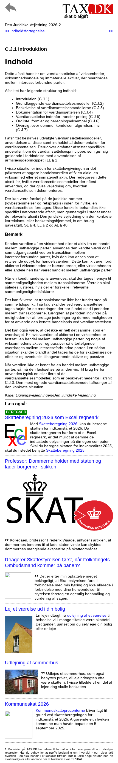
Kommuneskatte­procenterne (60, 710)
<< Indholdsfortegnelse (25, 31)
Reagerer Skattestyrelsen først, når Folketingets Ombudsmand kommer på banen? (57, 562)
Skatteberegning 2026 (58, 424)
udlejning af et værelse (86, 615)
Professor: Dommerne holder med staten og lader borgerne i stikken (53, 464)
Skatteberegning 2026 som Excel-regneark (52, 417)
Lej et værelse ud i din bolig (35, 609)
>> (111, 31)
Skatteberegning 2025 (65, 450)
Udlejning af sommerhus (31, 662)
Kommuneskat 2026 (27, 704)
